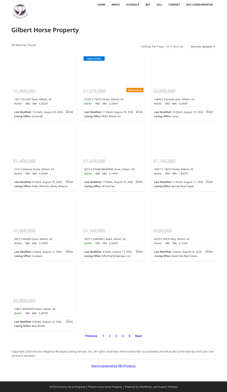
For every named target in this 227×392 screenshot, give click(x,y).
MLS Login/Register (199, 4)
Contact (174, 4)
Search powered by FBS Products (113, 366)
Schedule (132, 4)
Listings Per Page (152, 46)
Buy (147, 4)
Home (101, 4)
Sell (159, 4)
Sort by (178, 46)
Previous (91, 336)
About (116, 4)
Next (138, 336)
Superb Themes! (168, 386)
